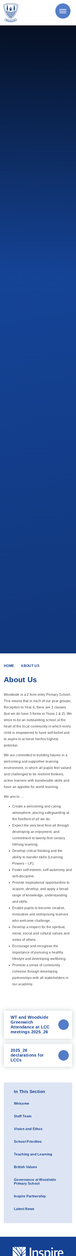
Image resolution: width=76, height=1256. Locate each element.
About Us (30, 666)
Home (9, 666)
